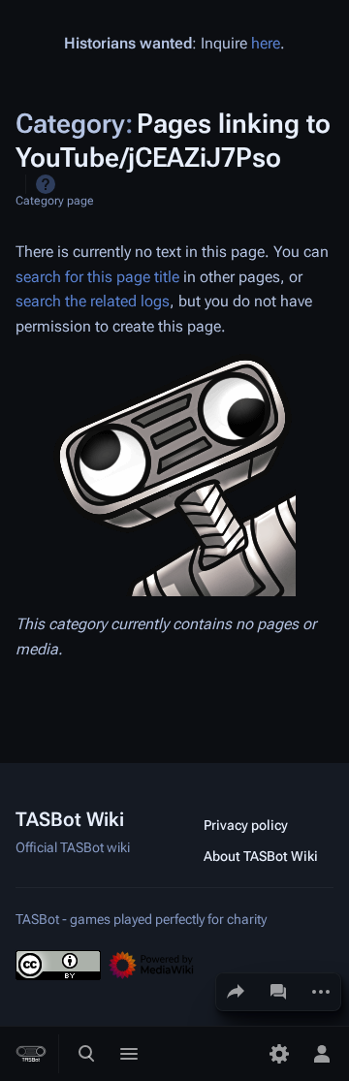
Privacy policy (246, 825)
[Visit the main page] (31, 1053)
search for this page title (97, 277)
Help (45, 184)
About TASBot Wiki (261, 856)
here (265, 43)
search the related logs (93, 301)
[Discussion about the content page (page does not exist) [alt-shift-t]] (278, 991)
